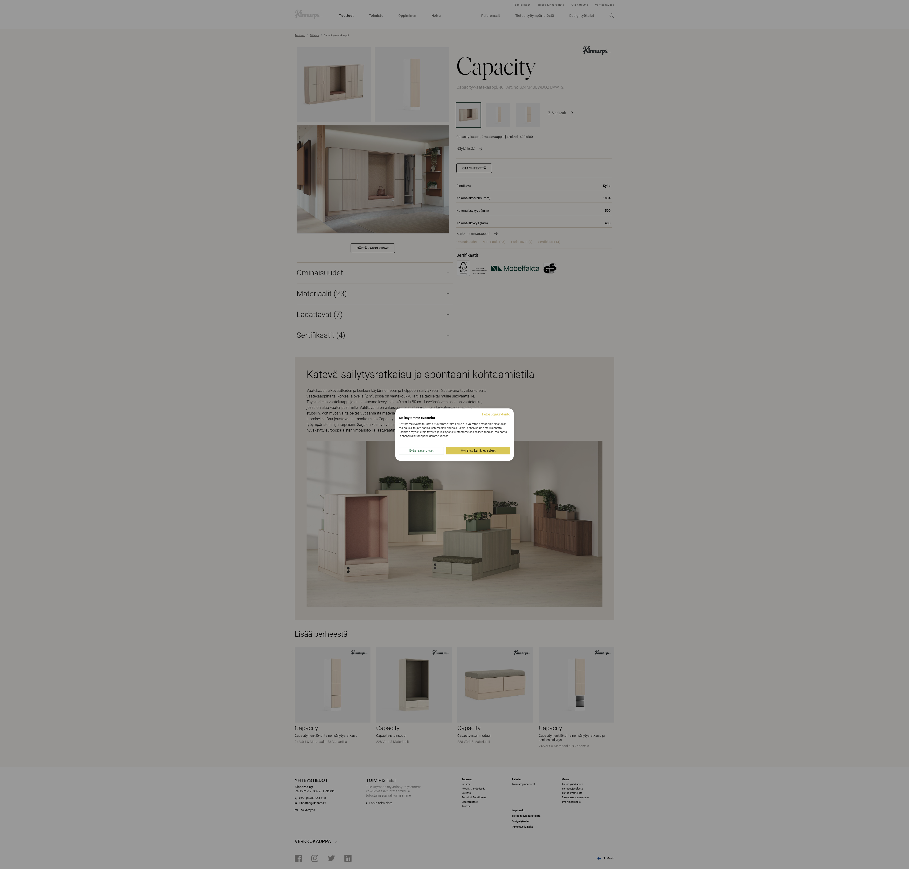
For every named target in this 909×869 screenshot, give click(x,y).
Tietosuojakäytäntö (495, 414)
